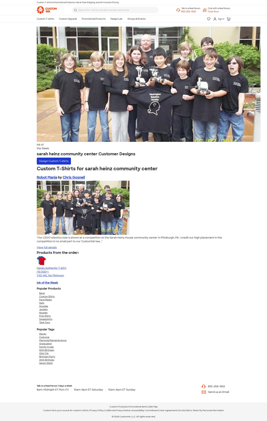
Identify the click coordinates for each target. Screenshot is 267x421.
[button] (219, 11)
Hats (41, 303)
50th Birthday (46, 350)
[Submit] (75, 10)
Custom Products (118, 406)
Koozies (43, 312)
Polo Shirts (45, 316)
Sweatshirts (45, 319)
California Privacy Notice (117, 410)
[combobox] (115, 10)
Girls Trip (44, 353)
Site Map (153, 406)
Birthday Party (47, 356)
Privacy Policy (96, 410)
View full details (47, 247)
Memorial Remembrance (52, 340)
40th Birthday (46, 360)
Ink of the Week (47, 283)
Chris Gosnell (74, 177)
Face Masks (45, 299)
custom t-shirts (81, 410)
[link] (47, 10)
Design (53, 161)
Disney (42, 334)
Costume (44, 337)
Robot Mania (47, 177)
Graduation (45, 343)
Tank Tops (44, 322)
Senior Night (46, 363)
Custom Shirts (47, 296)
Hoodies (43, 306)
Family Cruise (46, 347)
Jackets (43, 309)
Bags (42, 293)
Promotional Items (138, 406)
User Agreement (168, 410)
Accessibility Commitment (145, 410)
